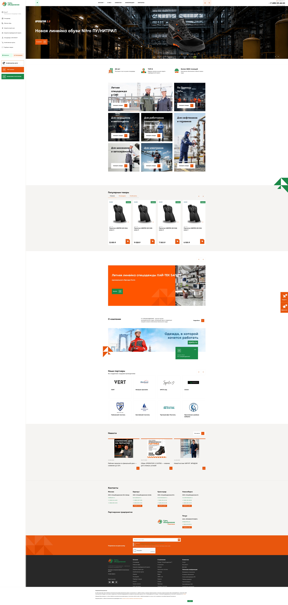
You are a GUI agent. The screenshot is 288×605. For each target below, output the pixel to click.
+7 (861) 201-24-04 (162, 492)
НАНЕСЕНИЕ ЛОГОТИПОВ (14, 76)
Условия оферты (111, 565)
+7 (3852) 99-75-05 (137, 492)
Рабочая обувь (136, 556)
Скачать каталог (137, 575)
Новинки (6, 55)
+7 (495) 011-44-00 (277, 3)
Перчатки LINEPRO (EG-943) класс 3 (118, 229)
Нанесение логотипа (163, 561)
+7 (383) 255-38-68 (187, 492)
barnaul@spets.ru (137, 489)
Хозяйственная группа (138, 563)
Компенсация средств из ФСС (189, 583)
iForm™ (135, 573)
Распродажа (18, 55)
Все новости (197, 425)
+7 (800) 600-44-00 (112, 494)
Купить (115, 291)
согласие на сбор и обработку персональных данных (132, 598)
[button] (156, 57)
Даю (144, 536)
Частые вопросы (186, 573)
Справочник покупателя (188, 578)
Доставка (184, 558)
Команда (160, 563)
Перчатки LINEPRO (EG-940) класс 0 (193, 229)
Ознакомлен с (149, 535)
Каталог (135, 551)
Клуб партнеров (137, 578)
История (160, 558)
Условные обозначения (188, 566)
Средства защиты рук (138, 561)
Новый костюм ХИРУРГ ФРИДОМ (185, 455)
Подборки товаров (137, 570)
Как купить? (185, 556)
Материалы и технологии (188, 563)
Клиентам (185, 551)
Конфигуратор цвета (12, 63)
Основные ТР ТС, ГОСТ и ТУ (189, 580)
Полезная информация (189, 561)
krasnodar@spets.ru (162, 489)
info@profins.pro (186, 513)
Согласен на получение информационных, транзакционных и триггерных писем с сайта (152, 537)
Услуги (184, 554)
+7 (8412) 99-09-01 (187, 516)
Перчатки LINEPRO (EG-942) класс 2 (143, 229)
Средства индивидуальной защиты (141, 558)
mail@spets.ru (281, 0)
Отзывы (159, 573)
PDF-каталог (10, 69)
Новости (160, 570)
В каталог (39, 46)
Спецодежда (136, 554)
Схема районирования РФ (188, 568)
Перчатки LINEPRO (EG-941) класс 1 (168, 229)
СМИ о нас (160, 568)
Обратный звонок (280, 5)
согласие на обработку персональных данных (145, 536)
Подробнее (196, 312)
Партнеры (160, 575)
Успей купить (133, 195)
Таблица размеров (186, 571)
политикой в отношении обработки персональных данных (152, 535)
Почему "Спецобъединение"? (165, 554)
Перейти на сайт (137, 497)
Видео (159, 566)
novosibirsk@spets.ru (187, 489)
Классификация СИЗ (187, 576)
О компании (161, 551)
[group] (120, 379)
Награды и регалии (162, 578)
